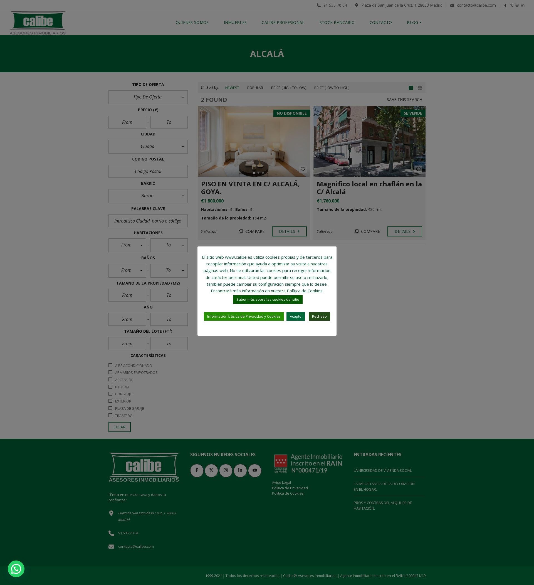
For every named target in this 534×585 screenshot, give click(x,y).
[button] (16, 569)
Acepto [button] (295, 316)
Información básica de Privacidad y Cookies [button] (244, 316)
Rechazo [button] (319, 316)
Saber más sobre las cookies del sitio (267, 299)
